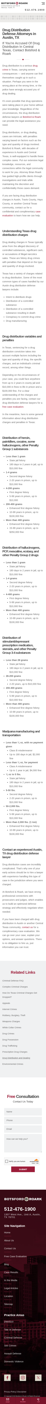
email (7, 1402)
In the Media (10, 1280)
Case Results (11, 1272)
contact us (27, 927)
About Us (9, 1240)
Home (7, 1232)
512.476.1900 (35, 10)
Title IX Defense (12, 1329)
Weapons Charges (11, 1021)
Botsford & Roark (32, 117)
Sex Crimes (10, 1345)
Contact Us (10, 1248)
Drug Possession (10, 1040)
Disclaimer (21, 1392)
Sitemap (8, 1304)
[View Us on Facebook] (7, 1378)
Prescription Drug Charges (14, 1052)
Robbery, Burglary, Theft (13, 1015)
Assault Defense (12, 1353)
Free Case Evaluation (15, 1256)
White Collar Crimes (11, 1027)
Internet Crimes (9, 1009)
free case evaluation (12, 406)
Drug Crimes (8, 1033)
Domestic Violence (13, 1361)
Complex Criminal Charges (15, 987)
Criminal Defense (13, 1337)
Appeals (6, 1003)
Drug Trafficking (9, 1046)
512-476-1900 (20, 1209)
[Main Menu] (43, 3)
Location (8, 1296)
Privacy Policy (10, 1392)
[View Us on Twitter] (38, 1378)
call (38, 1402)
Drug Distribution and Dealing (16, 1058)
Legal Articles (11, 1288)
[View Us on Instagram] (23, 1378)
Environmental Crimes (12, 1064)
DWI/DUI (8, 1321)
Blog (6, 1264)
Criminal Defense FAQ (12, 981)
